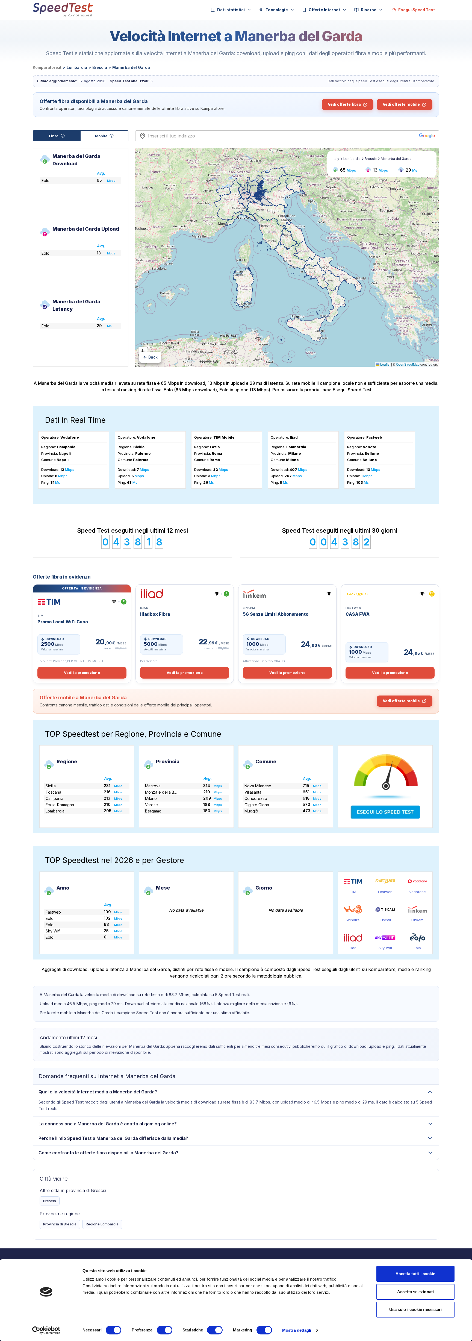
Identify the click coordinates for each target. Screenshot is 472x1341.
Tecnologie (277, 9)
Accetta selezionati (415, 1291)
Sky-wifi (385, 948)
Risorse (368, 9)
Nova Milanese (257, 786)
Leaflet (384, 364)
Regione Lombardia (102, 1224)
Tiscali (385, 920)
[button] (142, 351)
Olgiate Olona (256, 804)
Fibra (53, 136)
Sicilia (51, 786)
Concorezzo (255, 798)
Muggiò (251, 811)
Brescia (49, 1201)
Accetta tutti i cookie (415, 1273)
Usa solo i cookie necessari (415, 1309)
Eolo (417, 948)
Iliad (353, 948)
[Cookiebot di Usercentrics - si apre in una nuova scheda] (46, 1330)
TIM (353, 892)
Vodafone (417, 892)
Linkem (417, 920)
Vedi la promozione (82, 672)
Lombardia (55, 811)
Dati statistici (231, 9)
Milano (151, 798)
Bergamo (153, 811)
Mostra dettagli (296, 1330)
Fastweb (385, 892)
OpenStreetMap (408, 364)
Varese (151, 804)
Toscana (53, 792)
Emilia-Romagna (60, 804)
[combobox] (282, 136)
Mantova (153, 786)
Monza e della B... (161, 792)
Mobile (101, 136)
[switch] (164, 1330)
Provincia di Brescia (59, 1224)
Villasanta (252, 792)
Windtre (353, 920)
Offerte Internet (324, 9)
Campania (54, 798)
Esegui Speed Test (352, 389)
